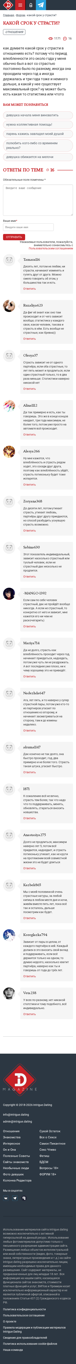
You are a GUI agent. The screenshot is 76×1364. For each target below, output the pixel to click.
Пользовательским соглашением (51, 248)
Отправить (14, 237)
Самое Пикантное (52, 1143)
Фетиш (44, 1156)
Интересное (11, 1143)
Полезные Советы (16, 1156)
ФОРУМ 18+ (48, 1174)
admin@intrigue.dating (17, 1121)
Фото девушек (13, 1174)
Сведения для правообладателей (25, 1337)
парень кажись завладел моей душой (35, 134)
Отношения (14, 32)
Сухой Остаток (50, 1131)
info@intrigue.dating (16, 1114)
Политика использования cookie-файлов (30, 1343)
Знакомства (11, 1137)
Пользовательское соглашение (24, 1315)
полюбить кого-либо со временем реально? (32, 145)
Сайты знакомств (16, 1162)
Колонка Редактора (17, 1180)
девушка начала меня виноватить (32, 115)
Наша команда (13, 1349)
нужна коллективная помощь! (29, 124)
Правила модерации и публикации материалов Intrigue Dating (34, 1329)
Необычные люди (16, 1168)
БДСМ (44, 1162)
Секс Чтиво (48, 1149)
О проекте (9, 1321)
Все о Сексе (48, 1137)
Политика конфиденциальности (24, 1309)
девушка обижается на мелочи (29, 157)
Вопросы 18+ (49, 1168)
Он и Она (9, 1149)
